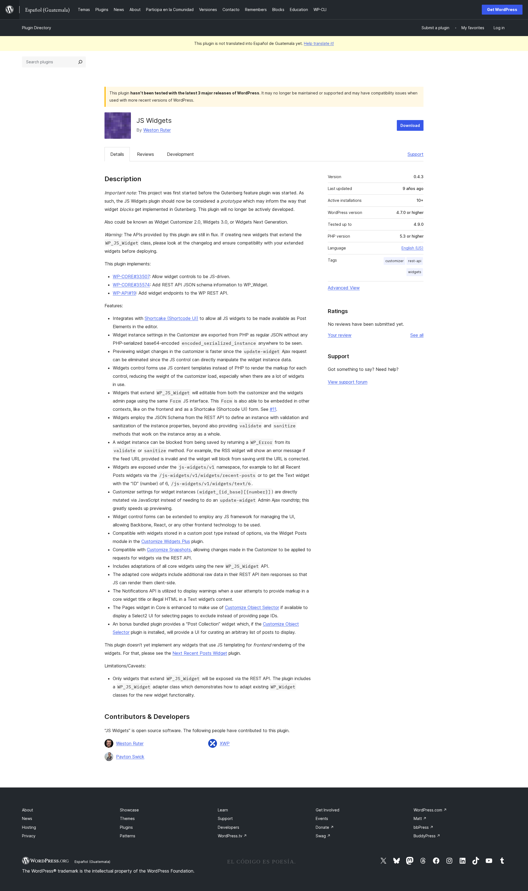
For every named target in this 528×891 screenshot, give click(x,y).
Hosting (29, 827)
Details (117, 154)
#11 (273, 409)
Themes (127, 818)
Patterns (127, 835)
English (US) (413, 248)
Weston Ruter (157, 130)
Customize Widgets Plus (165, 541)
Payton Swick (130, 756)
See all (417, 335)
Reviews (145, 154)
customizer (394, 261)
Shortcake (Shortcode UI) (171, 318)
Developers (228, 827)
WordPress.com (430, 810)
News (27, 818)
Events (322, 818)
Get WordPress (502, 9)
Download (410, 125)
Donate (325, 827)
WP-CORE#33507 (131, 276)
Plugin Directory (36, 27)
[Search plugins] (80, 61)
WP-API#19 (124, 293)
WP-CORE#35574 (131, 284)
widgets (414, 272)
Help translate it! (319, 43)
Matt (420, 818)
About (27, 810)
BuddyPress (427, 835)
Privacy (28, 835)
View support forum (347, 382)
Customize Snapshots (169, 549)
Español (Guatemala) (92, 861)
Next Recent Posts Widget (199, 653)
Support (416, 154)
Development (180, 154)
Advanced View (344, 287)
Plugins (126, 827)
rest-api (414, 261)
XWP (225, 743)
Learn (223, 810)
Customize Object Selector (252, 607)
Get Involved (327, 810)
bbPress (423, 827)
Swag (323, 835)
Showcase (129, 810)
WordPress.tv (232, 835)
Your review (339, 335)
